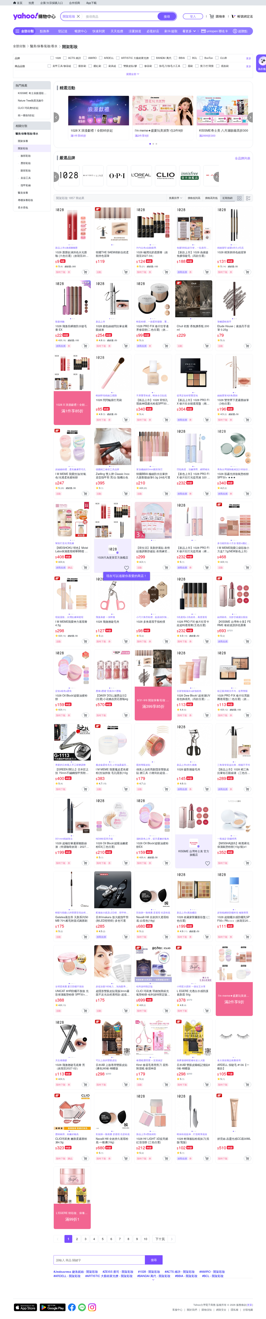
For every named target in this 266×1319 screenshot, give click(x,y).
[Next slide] (88, 225)
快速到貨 (98, 31)
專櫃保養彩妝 (25, 200)
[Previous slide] (56, 225)
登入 (193, 16)
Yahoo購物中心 (34, 16)
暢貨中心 (81, 31)
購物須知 (207, 1309)
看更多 (187, 31)
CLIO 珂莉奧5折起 (28, 108)
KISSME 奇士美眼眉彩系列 (33, 93)
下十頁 (160, 1239)
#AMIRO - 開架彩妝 (212, 1271)
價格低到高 (194, 198)
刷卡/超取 (171, 31)
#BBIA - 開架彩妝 (186, 1276)
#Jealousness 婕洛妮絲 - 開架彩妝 (76, 1271)
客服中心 (177, 1309)
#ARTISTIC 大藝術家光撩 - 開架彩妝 (109, 1276)
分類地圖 (248, 1309)
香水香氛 (23, 207)
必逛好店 (153, 31)
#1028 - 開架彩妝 (149, 1271)
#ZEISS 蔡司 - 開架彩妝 (118, 1271)
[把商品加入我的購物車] (85, 271)
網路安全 (221, 1309)
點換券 (44, 31)
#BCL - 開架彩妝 (213, 1276)
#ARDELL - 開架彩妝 (67, 1276)
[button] (56, 117)
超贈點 (243, 31)
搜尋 (154, 1260)
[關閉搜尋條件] (78, 16)
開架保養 (23, 141)
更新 (249, 1305)
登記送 (62, 31)
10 (145, 1239)
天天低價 (117, 31)
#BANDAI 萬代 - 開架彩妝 (153, 1276)
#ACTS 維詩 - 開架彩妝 (180, 1271)
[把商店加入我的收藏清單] (126, 568)
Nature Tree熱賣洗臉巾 (31, 100)
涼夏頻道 (135, 31)
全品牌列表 (242, 158)
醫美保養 (23, 192)
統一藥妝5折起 (26, 115)
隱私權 (234, 1309)
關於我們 (192, 1309)
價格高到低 (211, 198)
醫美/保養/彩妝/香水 (27, 133)
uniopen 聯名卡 (217, 31)
